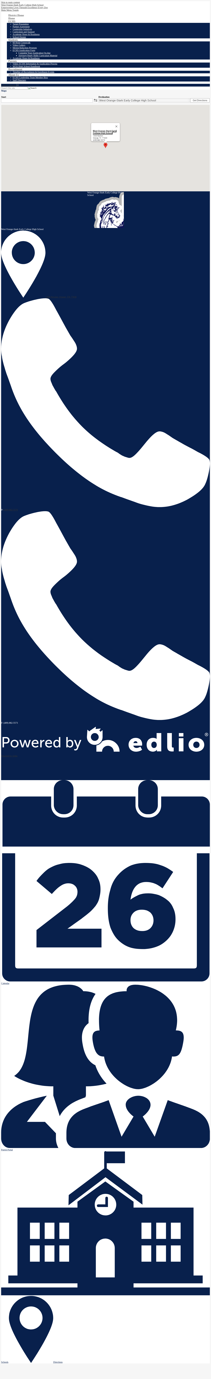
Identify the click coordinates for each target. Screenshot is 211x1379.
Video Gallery (19, 45)
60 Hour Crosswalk (21, 42)
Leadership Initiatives (22, 29)
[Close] (116, 126)
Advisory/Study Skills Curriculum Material (37, 55)
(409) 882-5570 (11, 510)
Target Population (21, 24)
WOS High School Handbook (26, 66)
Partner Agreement (21, 26)
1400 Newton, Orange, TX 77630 (61, 297)
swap (96, 100)
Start (3, 97)
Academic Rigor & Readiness (26, 34)
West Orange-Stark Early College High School (104, 132)
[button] (105, 145)
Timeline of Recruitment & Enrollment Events (33, 72)
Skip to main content (10, 2)
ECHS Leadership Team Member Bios (30, 77)
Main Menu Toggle (10, 10)
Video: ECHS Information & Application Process (35, 64)
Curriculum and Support (24, 32)
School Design (19, 37)
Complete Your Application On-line (34, 53)
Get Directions (200, 100)
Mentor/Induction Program (25, 48)
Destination (104, 97)
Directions (58, 1362)
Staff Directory (19, 80)
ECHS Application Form (24, 50)
